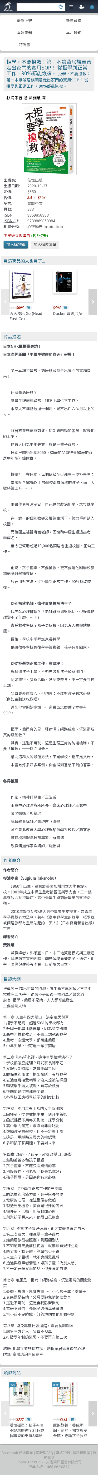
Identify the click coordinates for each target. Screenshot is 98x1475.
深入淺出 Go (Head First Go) (26, 315)
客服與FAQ (44, 1452)
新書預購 (73, 20)
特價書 (24, 44)
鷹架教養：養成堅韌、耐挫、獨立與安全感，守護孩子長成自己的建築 (70, 1433)
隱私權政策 (81, 1452)
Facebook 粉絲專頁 (17, 1452)
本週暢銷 (24, 32)
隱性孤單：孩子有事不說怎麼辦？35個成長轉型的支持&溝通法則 (27, 1433)
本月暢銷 (73, 32)
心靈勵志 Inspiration (45, 226)
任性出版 (35, 180)
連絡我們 (63, 1452)
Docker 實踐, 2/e (67, 313)
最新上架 (24, 20)
